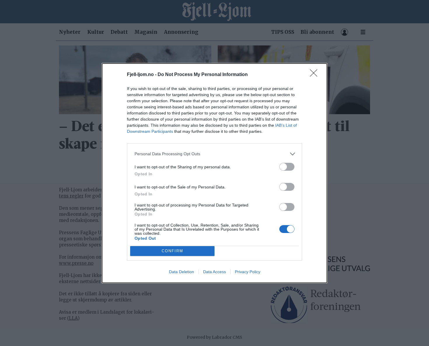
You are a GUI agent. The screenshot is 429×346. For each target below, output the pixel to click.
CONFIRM (172, 251)
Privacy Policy (247, 271)
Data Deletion (181, 271)
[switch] (286, 167)
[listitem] (214, 154)
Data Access (214, 271)
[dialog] (214, 173)
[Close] (315, 74)
